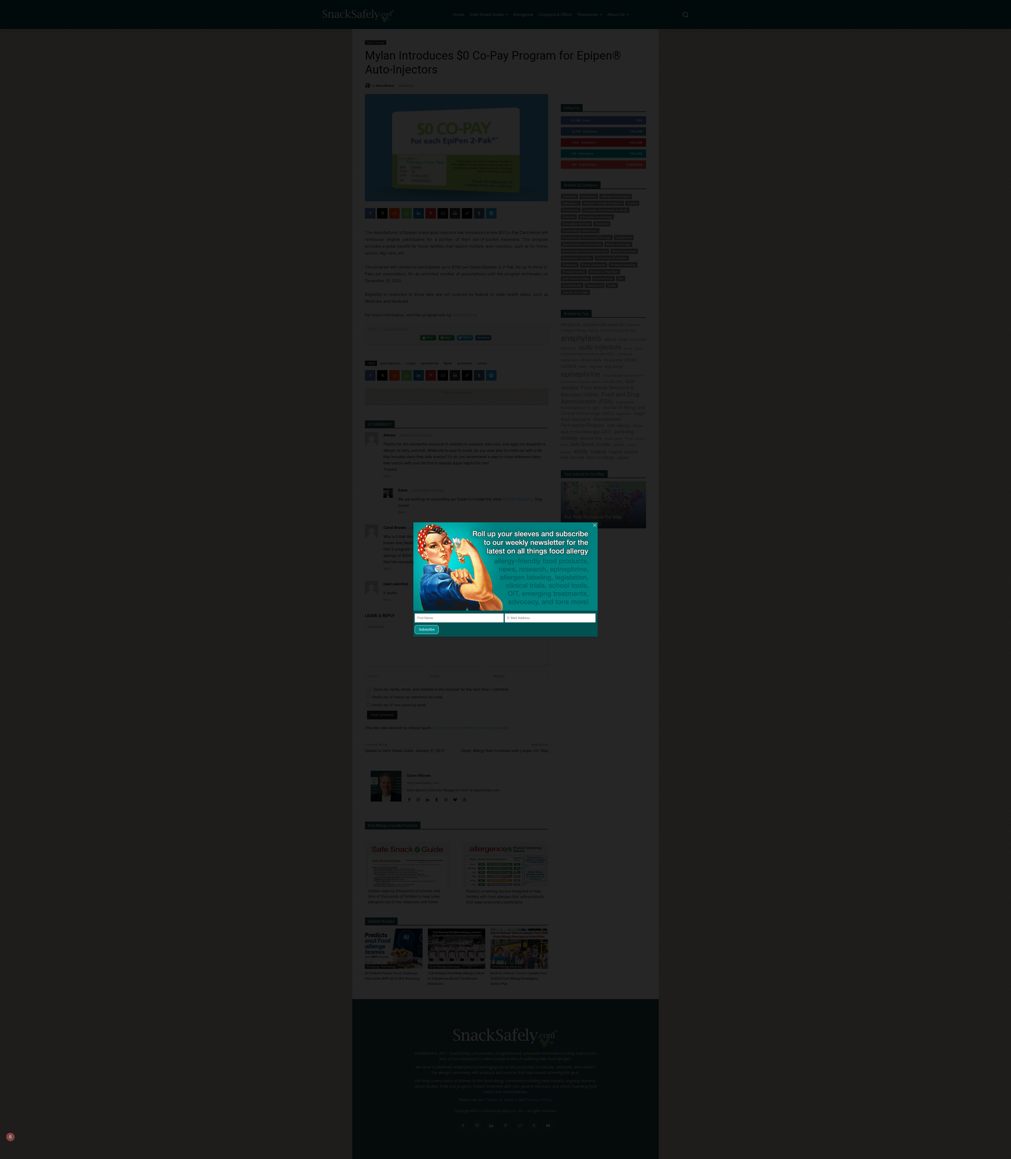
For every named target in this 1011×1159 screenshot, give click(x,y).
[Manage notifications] (10, 1137)
